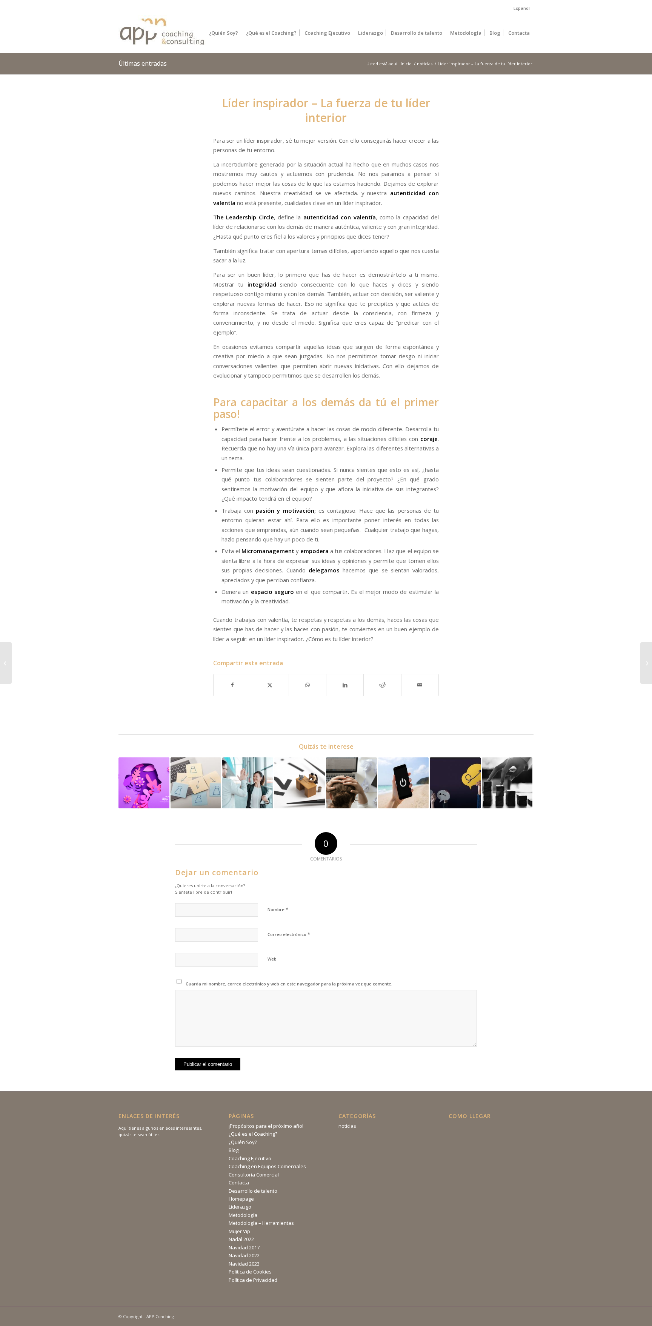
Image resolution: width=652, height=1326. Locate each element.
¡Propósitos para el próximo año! (266, 1125)
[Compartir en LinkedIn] (344, 684)
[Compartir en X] (269, 684)
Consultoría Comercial (254, 1174)
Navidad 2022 (244, 1255)
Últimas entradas (142, 63)
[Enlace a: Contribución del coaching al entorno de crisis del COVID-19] (507, 782)
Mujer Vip (239, 1231)
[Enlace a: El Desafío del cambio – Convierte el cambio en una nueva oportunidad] (455, 782)
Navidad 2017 (244, 1247)
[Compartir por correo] (419, 684)
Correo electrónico (289, 934)
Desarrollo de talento (253, 1190)
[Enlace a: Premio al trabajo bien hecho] (247, 782)
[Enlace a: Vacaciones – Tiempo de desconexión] (403, 782)
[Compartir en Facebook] (232, 684)
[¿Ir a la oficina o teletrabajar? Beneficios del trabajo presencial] (6, 663)
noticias (347, 1125)
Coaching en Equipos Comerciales (267, 1166)
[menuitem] (520, 8)
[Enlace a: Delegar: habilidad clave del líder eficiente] (196, 782)
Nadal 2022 (241, 1239)
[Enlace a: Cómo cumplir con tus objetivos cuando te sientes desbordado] (351, 782)
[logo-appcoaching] (162, 28)
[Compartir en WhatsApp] (307, 684)
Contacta (239, 1182)
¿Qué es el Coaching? (253, 1133)
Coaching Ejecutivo (250, 1158)
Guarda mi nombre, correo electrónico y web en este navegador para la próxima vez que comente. (289, 984)
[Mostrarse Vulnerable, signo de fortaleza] (646, 663)
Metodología (243, 1215)
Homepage (241, 1198)
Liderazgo (240, 1206)
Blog (233, 1150)
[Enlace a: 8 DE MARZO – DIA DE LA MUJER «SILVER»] (143, 782)
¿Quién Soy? (243, 1142)
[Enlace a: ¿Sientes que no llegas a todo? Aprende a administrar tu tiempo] (299, 782)
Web (272, 959)
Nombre (278, 909)
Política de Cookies (250, 1271)
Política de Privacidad (253, 1280)
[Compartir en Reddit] (382, 684)
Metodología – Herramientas (261, 1223)
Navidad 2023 (244, 1263)
